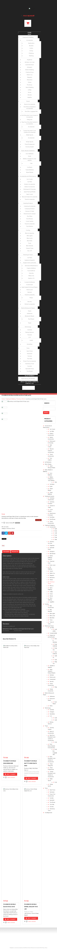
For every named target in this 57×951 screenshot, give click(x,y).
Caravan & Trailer (29, 211)
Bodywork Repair (29, 316)
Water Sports (29, 135)
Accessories (29, 40)
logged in (11, 630)
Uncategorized (48, 812)
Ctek (31, 163)
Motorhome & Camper (29, 213)
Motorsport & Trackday (30, 189)
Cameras (29, 329)
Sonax (29, 92)
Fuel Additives (31, 270)
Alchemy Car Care (29, 62)
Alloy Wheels (48, 464)
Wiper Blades (29, 172)
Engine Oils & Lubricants (29, 262)
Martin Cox (29, 74)
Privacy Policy (44, 947)
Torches (30, 356)
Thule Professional (29, 144)
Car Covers (30, 179)
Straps (31, 297)
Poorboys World (21, 399)
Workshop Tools (29, 363)
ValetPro (29, 97)
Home (3, 399)
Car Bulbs (29, 167)
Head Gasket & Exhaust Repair (30, 287)
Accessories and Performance (28, 176)
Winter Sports (29, 141)
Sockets (29, 366)
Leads (31, 340)
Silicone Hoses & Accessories (29, 196)
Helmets (29, 292)
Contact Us (29, 383)
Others (29, 82)
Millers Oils (31, 275)
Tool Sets (29, 358)
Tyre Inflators (29, 226)
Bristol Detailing (29, 69)
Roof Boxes (29, 218)
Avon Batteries (29, 153)
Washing (31, 55)
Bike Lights (29, 235)
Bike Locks (29, 238)
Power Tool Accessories (29, 361)
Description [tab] (6, 551)
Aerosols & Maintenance (31, 265)
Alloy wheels (29, 375)
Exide (29, 156)
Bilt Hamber (52, 553)
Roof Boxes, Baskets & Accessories (51, 746)
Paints (29, 311)
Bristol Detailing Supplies (50, 557)
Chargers (52, 711)
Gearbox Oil (31, 278)
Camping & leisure (28, 203)
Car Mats (29, 181)
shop (29, 34)
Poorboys (29, 84)
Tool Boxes (30, 371)
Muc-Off (29, 250)
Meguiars (29, 77)
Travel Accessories (30, 199)
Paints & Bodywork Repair (28, 308)
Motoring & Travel (28, 254)
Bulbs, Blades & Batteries (28, 150)
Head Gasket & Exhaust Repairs (51, 671)
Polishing (31, 53)
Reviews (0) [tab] (15, 551)
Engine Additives (31, 268)
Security (29, 301)
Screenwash (29, 284)
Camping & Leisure (49, 496)
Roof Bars (29, 216)
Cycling (28, 230)
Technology (28, 327)
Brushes (31, 45)
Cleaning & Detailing (28, 37)
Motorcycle (30, 289)
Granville (31, 273)
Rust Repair (31, 319)
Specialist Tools (30, 368)
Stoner (51, 596)
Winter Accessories (30, 304)
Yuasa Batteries (30, 169)
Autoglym (29, 67)
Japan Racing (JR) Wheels (28, 378)
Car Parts (29, 257)
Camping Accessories (29, 206)
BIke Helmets (29, 245)
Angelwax (29, 59)
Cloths (31, 48)
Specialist (52, 800)
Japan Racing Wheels (29, 191)
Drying (31, 50)
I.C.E (29, 337)
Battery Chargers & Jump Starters (51, 478)
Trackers (29, 334)
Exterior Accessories (29, 184)
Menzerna (29, 79)
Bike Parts (29, 240)
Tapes (29, 323)
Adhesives (29, 313)
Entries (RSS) (30, 947)
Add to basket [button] (11, 774)
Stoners (30, 95)
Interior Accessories (29, 186)
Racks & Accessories (29, 104)
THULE (28, 101)
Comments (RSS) (38, 947)
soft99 (29, 90)
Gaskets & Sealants (30, 260)
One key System (29, 146)
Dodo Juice (52, 565)
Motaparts (12, 947)
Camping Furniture (29, 208)
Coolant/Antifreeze (29, 282)
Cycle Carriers (29, 221)
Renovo (51, 585)
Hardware (29, 353)
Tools (29, 243)
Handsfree (29, 344)
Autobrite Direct (29, 64)
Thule (46, 726)
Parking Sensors (29, 332)
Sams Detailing (29, 87)
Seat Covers (29, 194)
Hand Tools (30, 351)
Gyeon (51, 571)
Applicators (31, 43)
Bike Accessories (29, 233)
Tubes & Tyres (29, 248)
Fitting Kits (29, 119)
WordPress (25, 947)
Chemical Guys (30, 72)
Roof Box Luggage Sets (31, 111)
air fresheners (48, 462)
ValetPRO (52, 602)
